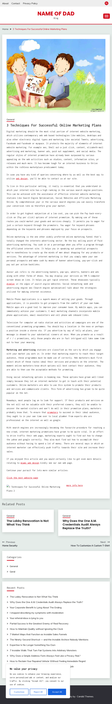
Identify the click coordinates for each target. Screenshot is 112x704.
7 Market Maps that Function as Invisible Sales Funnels (38, 634)
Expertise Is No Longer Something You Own (32, 644)
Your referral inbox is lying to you (26, 618)
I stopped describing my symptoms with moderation (37, 612)
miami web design (30, 463)
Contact (16, 3)
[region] (38, 681)
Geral (12, 571)
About (5, 3)
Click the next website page (22, 478)
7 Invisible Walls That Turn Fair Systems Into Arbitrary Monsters (43, 650)
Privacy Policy (30, 3)
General (10, 119)
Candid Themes (85, 696)
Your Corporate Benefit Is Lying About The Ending (36, 607)
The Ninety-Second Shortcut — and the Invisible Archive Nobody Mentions (49, 639)
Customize (19, 692)
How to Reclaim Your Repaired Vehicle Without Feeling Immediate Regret (48, 661)
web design (22, 178)
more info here (74, 485)
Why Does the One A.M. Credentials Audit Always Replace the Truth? (81, 524)
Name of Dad (56, 13)
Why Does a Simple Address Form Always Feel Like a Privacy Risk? (45, 655)
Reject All (38, 692)
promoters (52, 412)
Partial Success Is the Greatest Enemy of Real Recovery (39, 623)
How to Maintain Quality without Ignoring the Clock (36, 628)
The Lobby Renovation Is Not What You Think (28, 523)
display (11, 284)
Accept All (57, 692)
